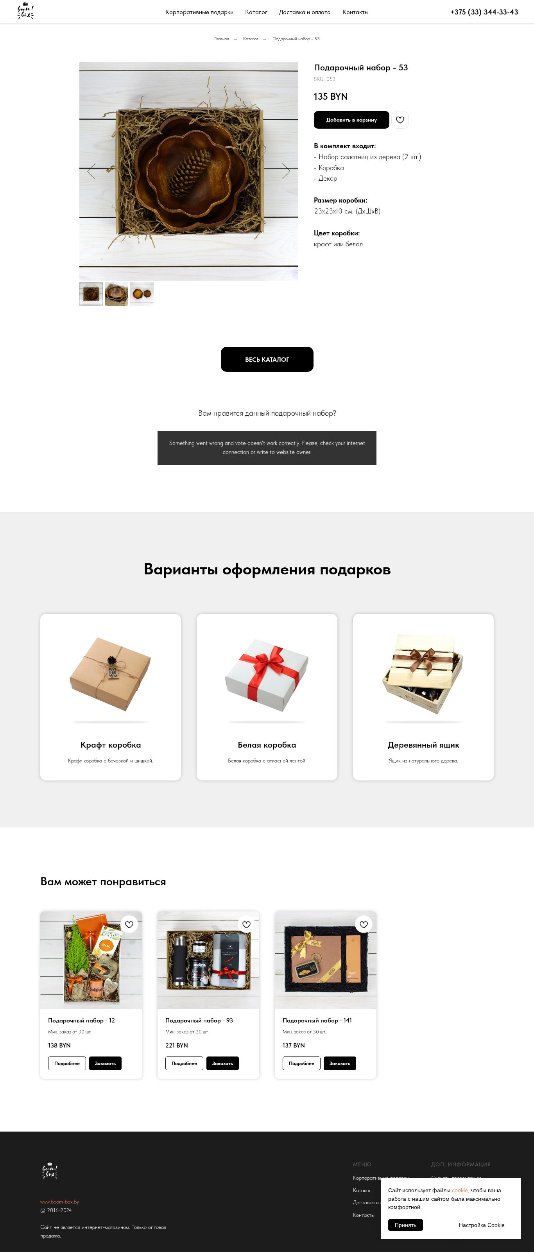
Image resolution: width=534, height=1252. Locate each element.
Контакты (355, 12)
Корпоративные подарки (199, 12)
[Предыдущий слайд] (91, 171)
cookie (460, 1190)
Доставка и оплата (305, 12)
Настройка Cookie (482, 1225)
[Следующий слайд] (286, 171)
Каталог (256, 12)
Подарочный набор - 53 (296, 38)
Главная (221, 38)
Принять (405, 1225)
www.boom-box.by (59, 1201)
